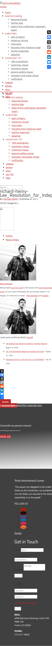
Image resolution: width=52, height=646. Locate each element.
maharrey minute (19, 40)
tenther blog (17, 23)
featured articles (19, 19)
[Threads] (26, 379)
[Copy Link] (26, 382)
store (7, 89)
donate (5, 401)
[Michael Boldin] (18, 279)
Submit (19, 575)
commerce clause (19, 68)
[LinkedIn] (26, 390)
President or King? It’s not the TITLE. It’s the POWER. (25, 359)
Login (18, 608)
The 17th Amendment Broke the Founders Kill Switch (25, 351)
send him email (17, 287)
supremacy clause (19, 65)
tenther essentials (20, 51)
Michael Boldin (11, 199)
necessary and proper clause (25, 75)
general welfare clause (22, 72)
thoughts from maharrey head (25, 47)
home (8, 12)
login (8, 178)
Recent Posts (12, 239)
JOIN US (5, 436)
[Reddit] (26, 386)
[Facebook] (26, 375)
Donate (18, 533)
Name (17, 550)
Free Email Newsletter (11, 405)
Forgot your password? (25, 602)
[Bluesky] (26, 394)
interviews (16, 44)
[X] (26, 371)
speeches (15, 54)
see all (29, 337)
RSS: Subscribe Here (32, 405)
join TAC (10, 174)
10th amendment (19, 61)
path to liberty (18, 37)
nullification (17, 79)
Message (18, 569)
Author (9, 235)
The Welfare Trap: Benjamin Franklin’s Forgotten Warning (26, 343)
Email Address (21, 556)
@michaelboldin (33, 295)
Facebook (45, 295)
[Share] (26, 398)
